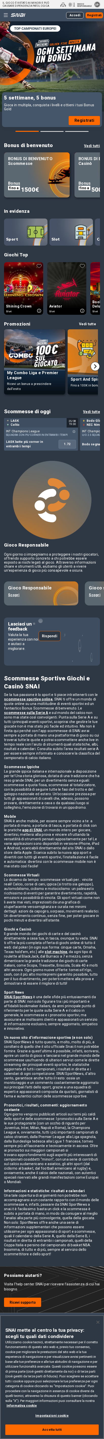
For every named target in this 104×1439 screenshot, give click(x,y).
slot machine (56, 952)
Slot (55, 239)
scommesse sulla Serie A (26, 713)
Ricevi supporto (23, 1302)
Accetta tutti (52, 1429)
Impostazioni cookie (51, 1415)
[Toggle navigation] (6, 15)
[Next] (95, 366)
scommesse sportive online (28, 699)
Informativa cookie (22, 1405)
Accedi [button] (74, 15)
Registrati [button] (94, 15)
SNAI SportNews (18, 997)
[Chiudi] (97, 1322)
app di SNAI (32, 830)
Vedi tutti (92, 146)
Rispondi (49, 636)
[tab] (27, 131)
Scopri (14, 595)
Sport (12, 239)
